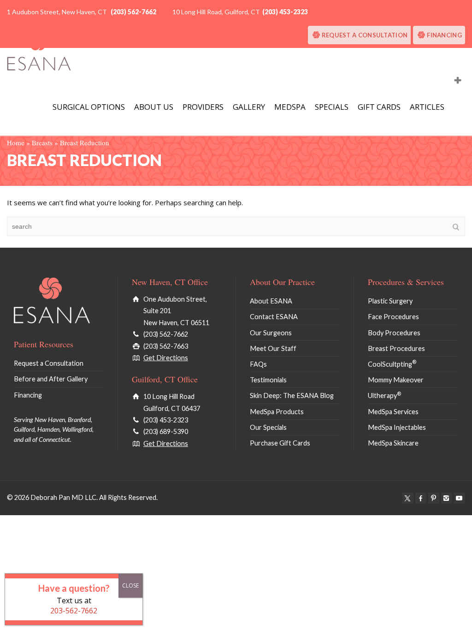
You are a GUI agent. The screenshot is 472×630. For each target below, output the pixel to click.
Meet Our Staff (273, 348)
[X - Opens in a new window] (407, 498)
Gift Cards (379, 106)
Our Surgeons (271, 333)
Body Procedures (394, 333)
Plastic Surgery (390, 301)
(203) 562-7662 (133, 12)
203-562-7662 (73, 611)
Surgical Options (89, 106)
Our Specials (268, 427)
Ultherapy (384, 395)
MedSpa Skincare (393, 443)
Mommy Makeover (396, 380)
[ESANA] (39, 51)
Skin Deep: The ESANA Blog (292, 395)
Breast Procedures (396, 348)
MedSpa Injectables (397, 427)
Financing (444, 35)
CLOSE (130, 585)
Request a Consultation (365, 35)
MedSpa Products (277, 412)
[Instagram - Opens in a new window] (446, 498)
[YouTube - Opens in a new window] (459, 498)
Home (15, 142)
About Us (153, 106)
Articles (427, 106)
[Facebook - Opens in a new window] (420, 498)
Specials (331, 106)
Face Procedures (393, 317)
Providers (203, 106)
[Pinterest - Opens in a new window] (433, 498)
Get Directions (165, 358)
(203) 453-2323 (285, 12)
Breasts (42, 142)
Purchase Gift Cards (280, 443)
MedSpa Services (393, 412)
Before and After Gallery (51, 379)
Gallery (249, 106)
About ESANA (271, 301)
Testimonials (268, 380)
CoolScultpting (392, 364)
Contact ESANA (274, 317)
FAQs (258, 364)
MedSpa (290, 106)
